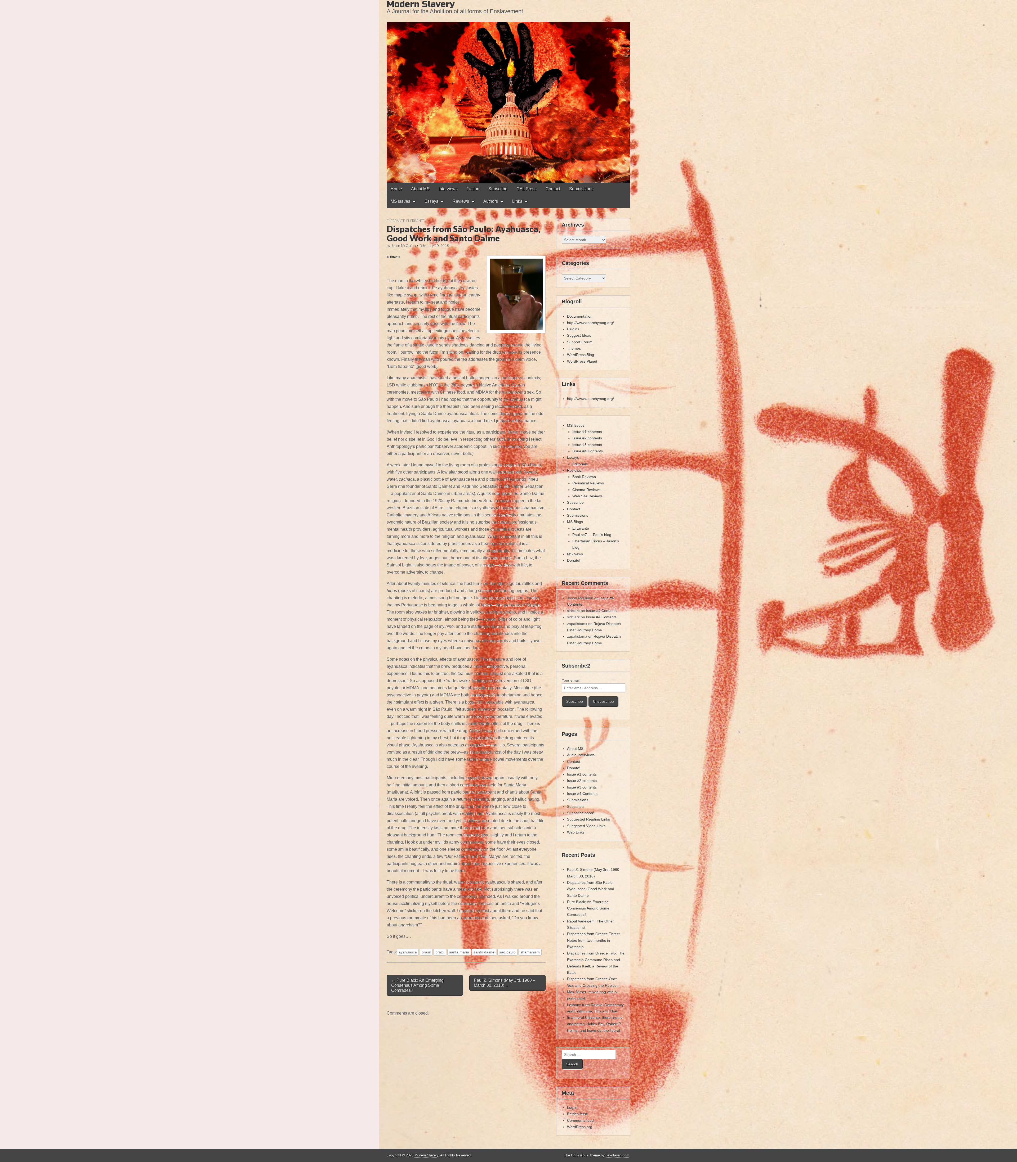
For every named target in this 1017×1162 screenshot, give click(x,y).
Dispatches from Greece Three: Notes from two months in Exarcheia (593, 940)
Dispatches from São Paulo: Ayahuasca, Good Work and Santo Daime (590, 889)
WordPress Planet (582, 361)
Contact (553, 189)
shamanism (530, 952)
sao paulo (507, 952)
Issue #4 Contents (587, 451)
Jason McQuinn (403, 246)
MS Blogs (575, 522)
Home (396, 189)
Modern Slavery (426, 1155)
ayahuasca (408, 952)
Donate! (573, 560)
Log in (572, 1107)
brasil (426, 952)
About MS (420, 189)
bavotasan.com (617, 1155)
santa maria (459, 952)
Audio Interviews (581, 755)
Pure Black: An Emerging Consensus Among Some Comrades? (588, 908)
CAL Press (526, 189)
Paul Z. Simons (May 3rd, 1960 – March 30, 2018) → (504, 983)
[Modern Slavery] (508, 91)
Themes (574, 348)
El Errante (396, 221)
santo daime (484, 952)
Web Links (576, 832)
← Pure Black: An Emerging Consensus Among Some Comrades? (417, 985)
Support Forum (579, 342)
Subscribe (497, 189)
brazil (439, 952)
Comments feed (580, 1120)
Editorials (580, 464)
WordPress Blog (580, 355)
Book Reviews (584, 477)
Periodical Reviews (588, 483)
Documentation (579, 316)
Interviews (448, 189)
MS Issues (400, 201)
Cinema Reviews (586, 490)
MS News (575, 554)
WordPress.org (579, 1127)
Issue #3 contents (587, 445)
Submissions (581, 189)
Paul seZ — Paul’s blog (591, 535)
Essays (431, 201)
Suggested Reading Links (588, 819)
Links (517, 201)
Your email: (571, 680)
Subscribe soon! (580, 813)
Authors (490, 201)
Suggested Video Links (586, 826)
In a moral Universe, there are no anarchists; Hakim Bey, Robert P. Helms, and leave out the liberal (595, 1024)
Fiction (473, 189)
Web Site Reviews (587, 496)
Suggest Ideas (579, 335)
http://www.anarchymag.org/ (590, 323)
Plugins (573, 329)
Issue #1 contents (587, 432)
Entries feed (577, 1114)
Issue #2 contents (587, 438)
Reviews (461, 201)
